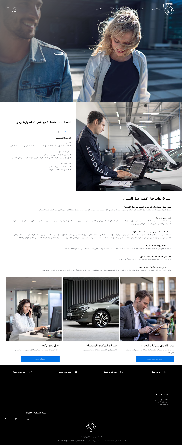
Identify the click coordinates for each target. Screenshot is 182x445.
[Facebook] (39, 419)
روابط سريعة (162, 394)
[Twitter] (28, 419)
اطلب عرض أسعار (161, 399)
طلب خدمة (164, 404)
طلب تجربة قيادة (162, 402)
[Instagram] (17, 419)
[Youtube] (6, 419)
